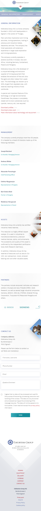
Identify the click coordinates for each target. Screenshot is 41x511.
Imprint (20, 500)
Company (20, 481)
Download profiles (9, 107)
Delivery (20, 476)
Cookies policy (20, 505)
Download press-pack (10, 110)
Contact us (20, 483)
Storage (21, 478)
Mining (20, 470)
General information (10, 14)
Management (27, 14)
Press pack (20, 497)
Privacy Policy (20, 503)
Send (20, 415)
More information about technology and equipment (20, 113)
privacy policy (35, 405)
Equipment (20, 473)
